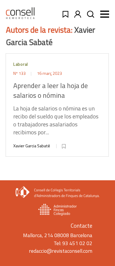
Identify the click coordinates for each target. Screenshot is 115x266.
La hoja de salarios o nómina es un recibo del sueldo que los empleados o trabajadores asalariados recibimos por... (55, 108)
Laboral (20, 64)
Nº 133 (20, 73)
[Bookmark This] (64, 145)
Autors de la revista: (40, 30)
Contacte (81, 225)
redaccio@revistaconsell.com (60, 251)
